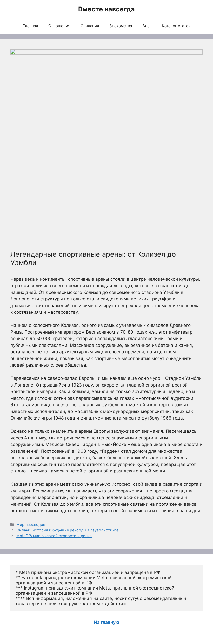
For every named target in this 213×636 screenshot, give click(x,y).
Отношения (59, 25)
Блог (146, 25)
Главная (30, 25)
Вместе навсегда (106, 9)
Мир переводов (30, 524)
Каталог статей (176, 25)
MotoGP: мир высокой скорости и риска (54, 535)
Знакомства (120, 25)
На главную (106, 622)
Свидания (90, 25)
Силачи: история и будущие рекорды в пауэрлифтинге (67, 530)
